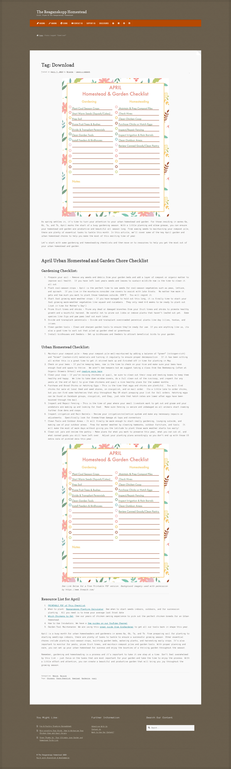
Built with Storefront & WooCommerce (53, 758)
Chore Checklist (63, 678)
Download (76, 678)
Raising (63, 676)
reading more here (92, 371)
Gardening (86, 678)
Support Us (90, 23)
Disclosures (104, 23)
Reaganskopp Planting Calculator (84, 609)
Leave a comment (83, 72)
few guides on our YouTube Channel (108, 623)
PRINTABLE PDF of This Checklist (66, 605)
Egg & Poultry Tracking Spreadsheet (56, 726)
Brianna (70, 72)
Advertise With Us (99, 726)
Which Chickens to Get (60, 616)
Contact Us (96, 729)
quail (94, 678)
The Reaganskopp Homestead (62, 12)
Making (55, 676)
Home (41, 35)
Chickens (51, 678)
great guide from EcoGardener (117, 627)
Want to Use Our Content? (103, 732)
